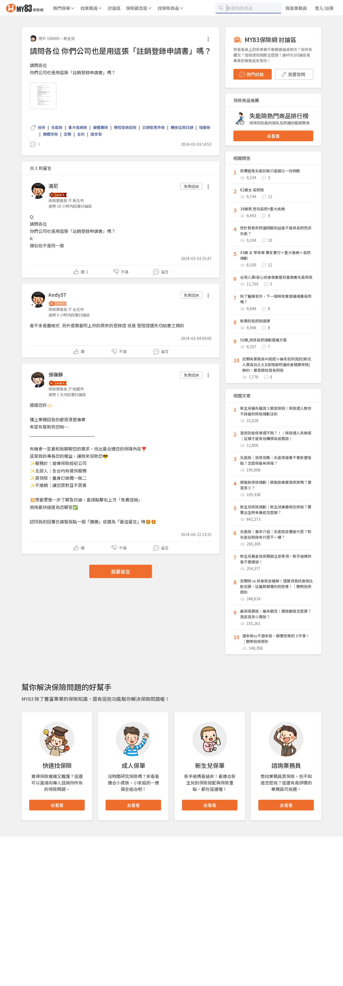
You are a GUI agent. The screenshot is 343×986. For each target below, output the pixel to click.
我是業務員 (296, 8)
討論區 (114, 8)
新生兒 (69, 38)
